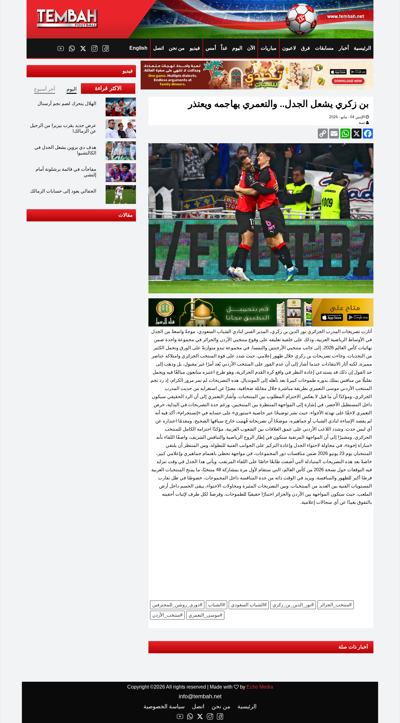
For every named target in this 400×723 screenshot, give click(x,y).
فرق (305, 48)
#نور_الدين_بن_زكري (293, 604)
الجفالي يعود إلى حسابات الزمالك (63, 191)
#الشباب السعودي (249, 604)
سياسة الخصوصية (164, 706)
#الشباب (216, 604)
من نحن (177, 48)
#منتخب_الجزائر (336, 604)
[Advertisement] (261, 555)
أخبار (344, 48)
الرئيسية (362, 48)
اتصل (158, 48)
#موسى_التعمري (205, 615)
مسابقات (324, 48)
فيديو (195, 48)
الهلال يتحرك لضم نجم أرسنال (67, 103)
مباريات (269, 48)
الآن (251, 48)
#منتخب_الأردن (167, 615)
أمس (211, 48)
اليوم (237, 48)
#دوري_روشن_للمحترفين (177, 604)
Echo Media (260, 687)
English (138, 48)
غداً (224, 48)
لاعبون (289, 48)
